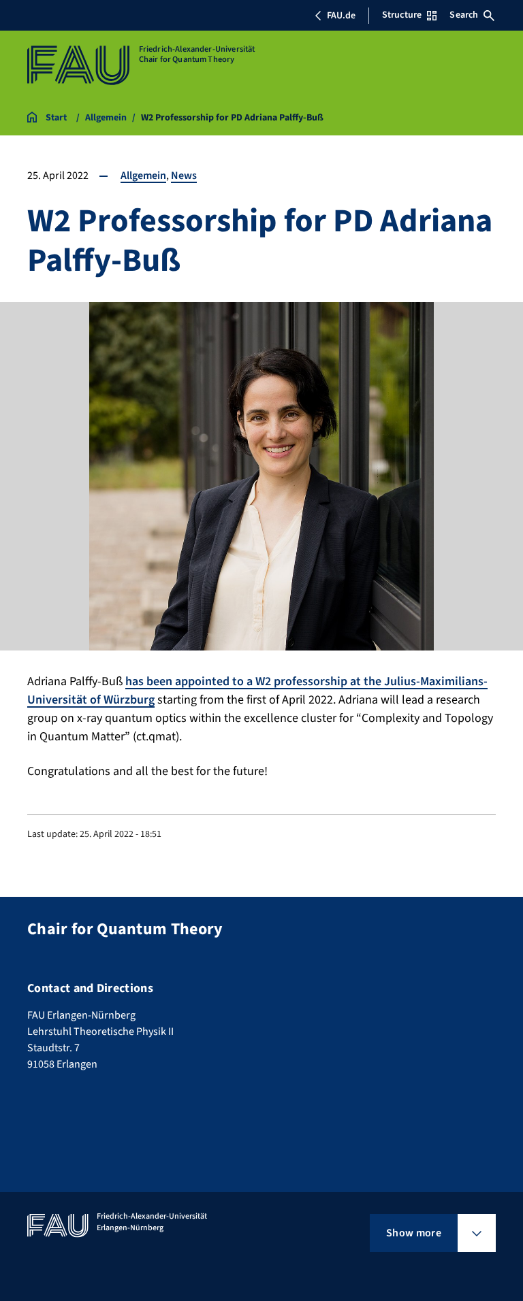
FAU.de (341, 15)
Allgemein (143, 175)
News (184, 175)
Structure (402, 15)
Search (463, 15)
